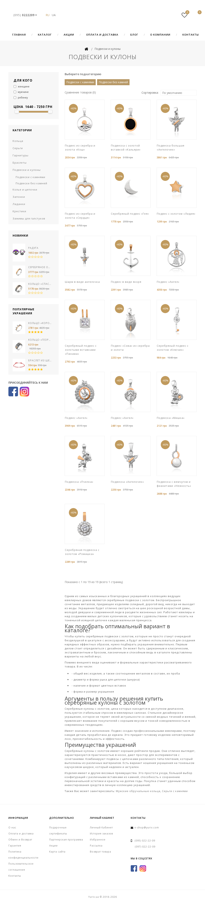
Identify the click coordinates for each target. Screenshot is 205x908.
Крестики (19, 211)
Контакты (190, 34)
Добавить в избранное (86, 139)
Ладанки (19, 204)
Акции (69, 34)
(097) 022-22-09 (145, 846)
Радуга (33, 248)
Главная (19, 34)
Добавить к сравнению (92, 139)
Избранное (98, 839)
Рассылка (96, 845)
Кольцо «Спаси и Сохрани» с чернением (40, 284)
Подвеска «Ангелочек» (127, 482)
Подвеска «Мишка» (171, 418)
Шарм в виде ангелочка (82, 282)
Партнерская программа (66, 839)
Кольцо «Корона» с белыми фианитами (40, 323)
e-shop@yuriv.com (147, 827)
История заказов (101, 833)
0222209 (24, 15)
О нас (12, 827)
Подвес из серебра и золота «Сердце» (80, 215)
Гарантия (14, 845)
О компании (160, 34)
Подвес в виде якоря (126, 282)
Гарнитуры (20, 155)
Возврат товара (100, 851)
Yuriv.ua (102, 15)
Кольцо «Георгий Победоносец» (40, 339)
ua (54, 15)
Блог (134, 34)
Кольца (18, 141)
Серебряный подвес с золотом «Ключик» (172, 348)
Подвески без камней (31, 183)
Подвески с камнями (30, 177)
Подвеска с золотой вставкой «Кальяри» (126, 147)
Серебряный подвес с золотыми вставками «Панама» (80, 350)
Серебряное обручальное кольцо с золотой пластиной (40, 267)
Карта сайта (57, 851)
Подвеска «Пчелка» (79, 482)
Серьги (18, 148)
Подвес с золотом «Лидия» (176, 213)
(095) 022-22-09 (145, 840)
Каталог (45, 34)
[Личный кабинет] (172, 15)
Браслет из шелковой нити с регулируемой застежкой (40, 360)
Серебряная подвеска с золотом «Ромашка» (82, 552)
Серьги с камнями (175, 791)
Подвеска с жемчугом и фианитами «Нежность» (174, 484)
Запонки (19, 197)
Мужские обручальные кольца (138, 791)
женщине (23, 86)
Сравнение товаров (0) (80, 92)
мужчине (23, 92)
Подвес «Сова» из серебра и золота (130, 348)
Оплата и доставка (102, 34)
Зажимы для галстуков (29, 218)
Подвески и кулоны (27, 170)
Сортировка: (150, 92)
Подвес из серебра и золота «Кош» (80, 147)
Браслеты (20, 162)
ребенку (22, 97)
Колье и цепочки (25, 189)
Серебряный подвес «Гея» (130, 213)
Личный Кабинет (101, 827)
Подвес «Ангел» (168, 282)
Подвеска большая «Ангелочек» (170, 147)
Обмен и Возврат (20, 839)
